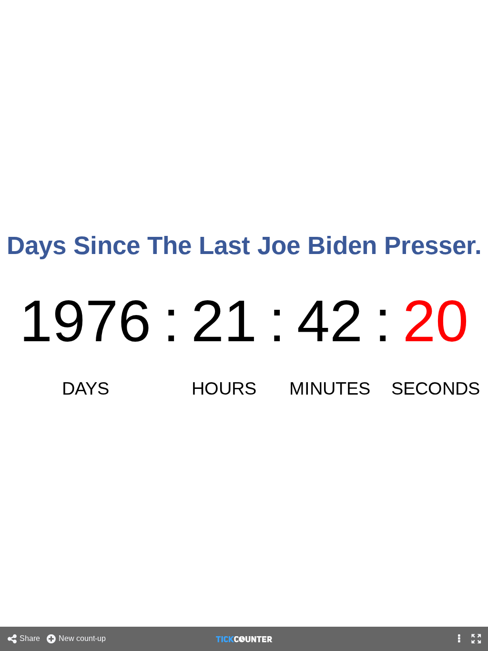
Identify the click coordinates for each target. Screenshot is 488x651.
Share (31, 638)
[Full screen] (475, 639)
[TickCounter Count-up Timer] (244, 639)
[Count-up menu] (459, 639)
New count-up (83, 638)
